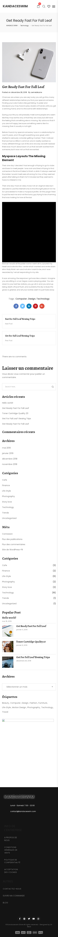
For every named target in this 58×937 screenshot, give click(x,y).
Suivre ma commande (14, 895)
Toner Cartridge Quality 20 (15, 413)
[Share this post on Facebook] (16, 306)
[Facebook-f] (20, 919)
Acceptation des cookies (11, 871)
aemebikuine (36, 92)
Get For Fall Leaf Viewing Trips (16, 418)
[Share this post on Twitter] (22, 306)
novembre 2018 (9, 464)
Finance (6, 485)
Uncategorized (9, 518)
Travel (5, 711)
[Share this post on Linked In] (29, 306)
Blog (5, 902)
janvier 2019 (7, 453)
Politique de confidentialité (12, 861)
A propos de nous (10, 839)
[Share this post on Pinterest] (35, 306)
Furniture (42, 703)
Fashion (33, 703)
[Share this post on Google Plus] (41, 306)
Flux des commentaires (13, 544)
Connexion (7, 533)
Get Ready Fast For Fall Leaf (15, 408)
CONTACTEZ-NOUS (12, 888)
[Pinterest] (24, 919)
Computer (21, 298)
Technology (24, 26)
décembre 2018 (9, 458)
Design (31, 298)
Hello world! (7, 402)
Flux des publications (12, 539)
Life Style (6, 490)
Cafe (4, 480)
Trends (5, 512)
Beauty (5, 703)
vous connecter (22, 374)
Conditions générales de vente (10, 850)
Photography (8, 496)
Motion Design (19, 707)
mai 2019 (6, 447)
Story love (7, 501)
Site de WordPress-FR (12, 549)
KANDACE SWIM (11, 26)
